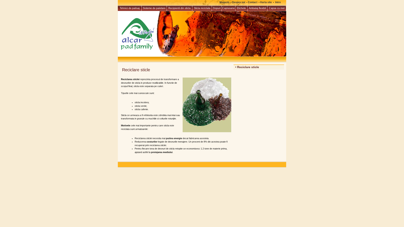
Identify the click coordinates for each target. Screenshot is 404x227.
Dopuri (217, 8)
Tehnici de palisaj (130, 8)
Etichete (241, 8)
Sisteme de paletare (154, 8)
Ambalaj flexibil (257, 8)
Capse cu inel (277, 8)
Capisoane (228, 8)
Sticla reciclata (202, 8)
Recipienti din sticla (179, 8)
